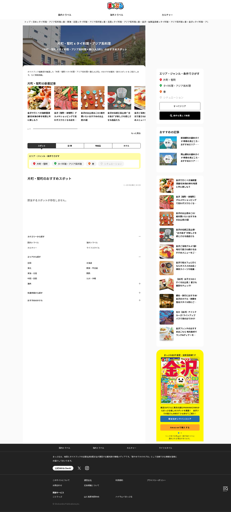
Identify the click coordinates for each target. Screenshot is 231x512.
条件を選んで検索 (181, 116)
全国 (29, 262)
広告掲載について (91, 485)
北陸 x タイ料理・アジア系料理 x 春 (124, 21)
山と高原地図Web (91, 496)
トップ (27, 21)
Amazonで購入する (180, 427)
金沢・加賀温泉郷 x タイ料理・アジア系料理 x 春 (164, 21)
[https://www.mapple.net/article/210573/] (167, 213)
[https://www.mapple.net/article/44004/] (167, 312)
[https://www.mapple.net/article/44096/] (167, 329)
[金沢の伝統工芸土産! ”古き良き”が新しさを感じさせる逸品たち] (119, 106)
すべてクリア (180, 106)
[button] (178, 433)
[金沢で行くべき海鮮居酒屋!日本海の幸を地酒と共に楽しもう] (39, 106)
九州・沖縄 (91, 278)
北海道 (89, 262)
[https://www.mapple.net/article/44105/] (167, 246)
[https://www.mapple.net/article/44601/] (167, 263)
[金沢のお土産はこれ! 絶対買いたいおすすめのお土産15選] (92, 106)
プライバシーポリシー (156, 480)
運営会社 (88, 480)
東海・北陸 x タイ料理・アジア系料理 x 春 (86, 21)
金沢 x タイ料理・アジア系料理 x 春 (205, 21)
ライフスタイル (93, 247)
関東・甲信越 (92, 268)
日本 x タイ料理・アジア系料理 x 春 (49, 21)
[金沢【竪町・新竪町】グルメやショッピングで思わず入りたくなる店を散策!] (66, 106)
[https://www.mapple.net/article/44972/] (167, 197)
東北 (29, 268)
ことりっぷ (57, 496)
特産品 (98, 145)
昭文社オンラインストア (179, 418)
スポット (41, 145)
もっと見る (136, 133)
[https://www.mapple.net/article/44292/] (167, 180)
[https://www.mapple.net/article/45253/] (167, 230)
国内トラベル (64, 14)
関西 (88, 273)
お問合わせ (57, 485)
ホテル (126, 145)
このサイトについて (61, 480)
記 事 (70, 145)
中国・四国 (32, 278)
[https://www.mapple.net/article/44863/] (167, 296)
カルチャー (167, 14)
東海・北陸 (32, 273)
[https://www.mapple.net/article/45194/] (167, 279)
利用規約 (119, 480)
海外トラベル (116, 14)
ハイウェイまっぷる (124, 496)
